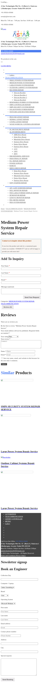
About (7, 72)
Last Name (5, 273)
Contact (7, 205)
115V (15, 149)
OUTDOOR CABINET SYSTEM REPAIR (23, 87)
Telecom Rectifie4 (20, 100)
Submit (4, 364)
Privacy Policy (21, 555)
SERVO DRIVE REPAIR (17, 168)
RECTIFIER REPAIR (16, 90)
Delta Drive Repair (20, 137)
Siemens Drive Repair (21, 142)
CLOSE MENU (6, 66)
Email (3, 280)
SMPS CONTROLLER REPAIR (20, 105)
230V (16, 151)
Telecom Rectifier (20, 93)
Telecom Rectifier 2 (20, 95)
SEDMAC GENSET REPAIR (19, 119)
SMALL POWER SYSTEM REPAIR (21, 80)
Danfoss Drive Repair (21, 146)
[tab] (8, 307)
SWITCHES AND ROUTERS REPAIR (22, 112)
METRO (8, 185)
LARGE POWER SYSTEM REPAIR (21, 85)
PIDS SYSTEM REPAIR (17, 202)
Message (7, 287)
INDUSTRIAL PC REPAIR (18, 158)
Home (7, 70)
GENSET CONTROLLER (13, 114)
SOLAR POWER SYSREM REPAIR (21, 109)
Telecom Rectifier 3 (20, 97)
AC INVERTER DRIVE (17, 132)
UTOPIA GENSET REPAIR (18, 122)
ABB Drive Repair (20, 135)
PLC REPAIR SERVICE (17, 161)
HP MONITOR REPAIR (17, 195)
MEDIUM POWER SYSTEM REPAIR (22, 83)
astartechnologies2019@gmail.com (13, 53)
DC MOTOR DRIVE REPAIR (19, 129)
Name (3, 351)
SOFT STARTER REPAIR (18, 183)
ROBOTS (12, 166)
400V (16, 154)
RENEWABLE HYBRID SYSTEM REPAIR (24, 102)
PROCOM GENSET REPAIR (19, 117)
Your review (5, 339)
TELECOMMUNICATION (14, 77)
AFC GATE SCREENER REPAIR (20, 188)
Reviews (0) (8, 307)
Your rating (4, 336)
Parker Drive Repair (20, 144)
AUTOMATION (10, 126)
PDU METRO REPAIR (17, 200)
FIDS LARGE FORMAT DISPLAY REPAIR (24, 193)
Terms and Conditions (8, 555)
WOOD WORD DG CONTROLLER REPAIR (24, 124)
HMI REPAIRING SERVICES (19, 156)
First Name (5, 266)
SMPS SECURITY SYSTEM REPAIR (21, 107)
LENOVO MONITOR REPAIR (19, 197)
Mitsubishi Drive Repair (22, 139)
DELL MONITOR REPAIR (18, 190)
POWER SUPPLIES (16, 163)
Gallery (11, 75)
